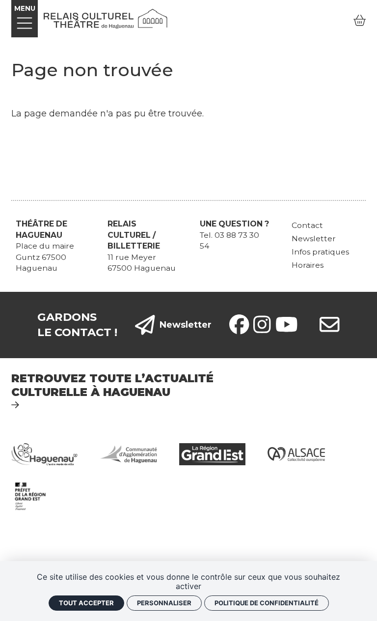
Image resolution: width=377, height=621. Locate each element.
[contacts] (330, 325)
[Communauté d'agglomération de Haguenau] (128, 453)
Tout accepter (86, 603)
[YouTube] (286, 325)
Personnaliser (164, 603)
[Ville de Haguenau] (44, 453)
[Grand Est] (212, 453)
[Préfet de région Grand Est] (30, 495)
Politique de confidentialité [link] (267, 603)
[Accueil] (105, 18)
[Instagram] (261, 325)
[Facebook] (239, 325)
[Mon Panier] (359, 21)
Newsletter (186, 324)
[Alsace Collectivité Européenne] (296, 453)
